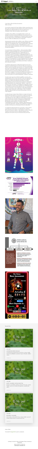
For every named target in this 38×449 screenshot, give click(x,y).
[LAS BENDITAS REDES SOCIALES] (19, 344)
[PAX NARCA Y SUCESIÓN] (19, 408)
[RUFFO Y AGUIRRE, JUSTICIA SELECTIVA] (19, 376)
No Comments (23, 14)
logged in (13, 431)
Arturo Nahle (19, 7)
